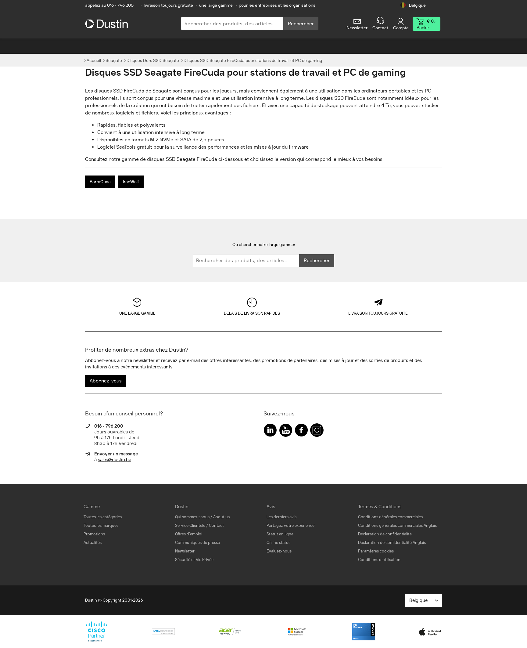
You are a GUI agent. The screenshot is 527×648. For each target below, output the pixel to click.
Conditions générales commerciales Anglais (397, 525)
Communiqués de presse (197, 542)
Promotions (94, 534)
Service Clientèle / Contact (199, 525)
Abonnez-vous (106, 381)
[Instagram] (317, 431)
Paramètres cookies (376, 551)
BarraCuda (100, 181)
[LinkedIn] (270, 431)
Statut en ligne (280, 534)
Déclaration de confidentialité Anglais (392, 542)
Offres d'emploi (188, 534)
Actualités (93, 542)
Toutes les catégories (103, 517)
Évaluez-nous (279, 551)
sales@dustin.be (114, 459)
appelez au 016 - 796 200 (109, 5)
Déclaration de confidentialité (385, 534)
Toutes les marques (101, 525)
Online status (278, 542)
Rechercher (301, 24)
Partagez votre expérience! (291, 525)
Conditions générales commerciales (390, 517)
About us (221, 517)
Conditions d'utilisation (379, 559)
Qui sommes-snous (192, 517)
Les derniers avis (281, 517)
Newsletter (185, 551)
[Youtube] (285, 431)
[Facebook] (301, 431)
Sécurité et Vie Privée (194, 559)
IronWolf (131, 181)
